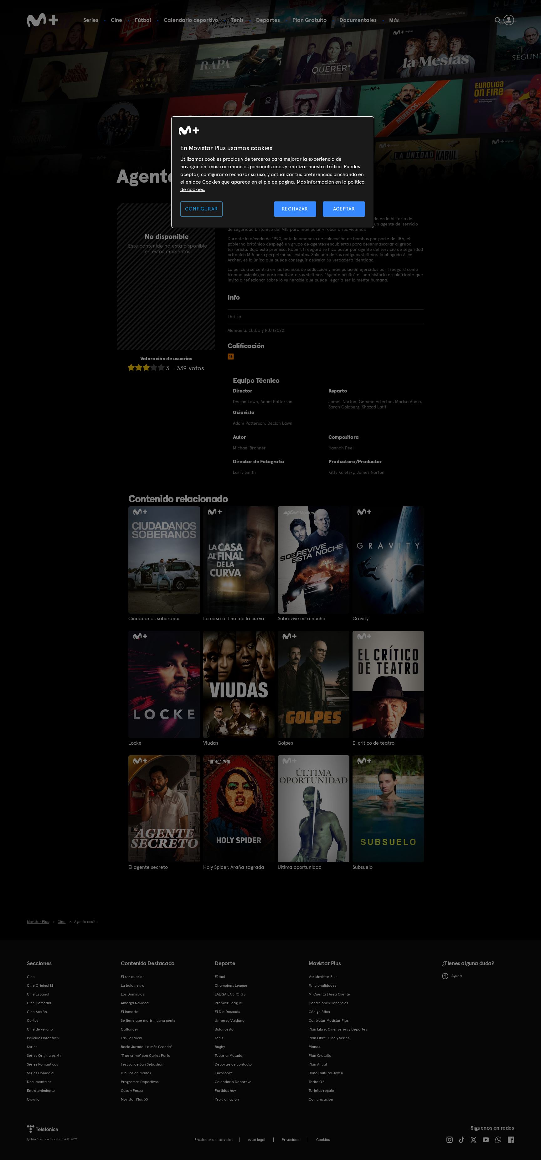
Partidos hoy (225, 1090)
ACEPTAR (344, 209)
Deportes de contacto (233, 1064)
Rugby (220, 1047)
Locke (135, 743)
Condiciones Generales (328, 1003)
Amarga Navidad (135, 1003)
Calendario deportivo (191, 20)
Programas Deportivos (139, 1082)
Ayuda (456, 976)
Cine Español (38, 994)
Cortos (32, 1020)
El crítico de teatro (373, 743)
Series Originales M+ (44, 1055)
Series (90, 20)
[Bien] (153, 367)
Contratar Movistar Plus (328, 1020)
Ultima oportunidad (300, 867)
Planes (314, 1047)
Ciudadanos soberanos (154, 618)
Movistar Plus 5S (134, 1099)
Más (394, 20)
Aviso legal (256, 1139)
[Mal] (138, 367)
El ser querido (133, 977)
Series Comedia (40, 1073)
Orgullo (33, 1099)
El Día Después (227, 1012)
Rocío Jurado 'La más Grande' (146, 1047)
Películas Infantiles (43, 1038)
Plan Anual (318, 1064)
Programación (227, 1099)
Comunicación (321, 1099)
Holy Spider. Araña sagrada (233, 867)
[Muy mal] (131, 367)
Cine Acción (37, 1012)
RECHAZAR (295, 209)
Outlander (129, 1029)
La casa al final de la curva (233, 618)
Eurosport (223, 1073)
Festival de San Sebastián (142, 1064)
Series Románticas (42, 1064)
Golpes (285, 743)
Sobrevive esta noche (301, 618)
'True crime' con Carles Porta (145, 1055)
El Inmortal (130, 1012)
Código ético (319, 1012)
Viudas (210, 743)
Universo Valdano (230, 1020)
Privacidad (291, 1139)
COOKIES (323, 1139)
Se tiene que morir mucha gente (148, 1020)
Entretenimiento (41, 1090)
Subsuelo (363, 867)
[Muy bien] (161, 367)
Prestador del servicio (212, 1139)
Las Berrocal (131, 1038)
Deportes (268, 20)
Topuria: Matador (229, 1055)
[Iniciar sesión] (508, 20)
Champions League (231, 985)
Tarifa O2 (316, 1082)
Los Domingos (132, 994)
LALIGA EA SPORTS (230, 994)
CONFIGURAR (201, 209)
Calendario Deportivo (233, 1082)
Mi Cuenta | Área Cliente (329, 994)
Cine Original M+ (41, 985)
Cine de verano (40, 1029)
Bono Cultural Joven (326, 1073)
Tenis (237, 20)
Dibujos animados (136, 1073)
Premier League (228, 1003)
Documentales (358, 20)
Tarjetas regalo (321, 1090)
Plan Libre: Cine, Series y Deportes (338, 1029)
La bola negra (132, 985)
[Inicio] (42, 20)
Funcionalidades (322, 985)
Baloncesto (224, 1029)
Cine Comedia (39, 1003)
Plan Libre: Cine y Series (329, 1038)
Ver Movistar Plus (323, 977)
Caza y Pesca (132, 1090)
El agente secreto (148, 867)
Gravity (360, 618)
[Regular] (146, 367)
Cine (116, 20)
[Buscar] (497, 20)
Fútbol (143, 20)
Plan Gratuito (309, 20)
